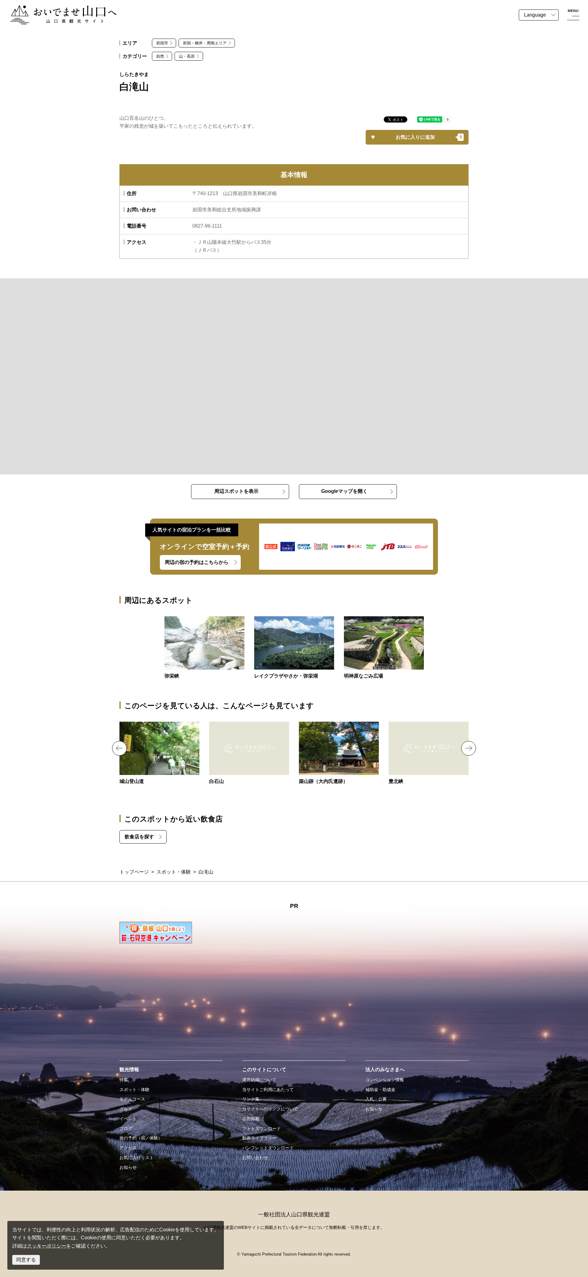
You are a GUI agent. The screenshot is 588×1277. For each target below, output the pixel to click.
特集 (123, 1079)
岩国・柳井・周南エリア (205, 43)
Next (468, 748)
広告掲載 (250, 1118)
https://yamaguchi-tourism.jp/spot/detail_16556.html (159, 753)
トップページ (134, 872)
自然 (160, 56)
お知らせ (128, 1167)
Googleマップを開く (344, 491)
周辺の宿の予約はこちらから (196, 562)
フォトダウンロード (261, 1128)
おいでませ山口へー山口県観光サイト (51, 8)
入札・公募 (376, 1099)
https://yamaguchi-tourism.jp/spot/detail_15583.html (249, 753)
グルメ (125, 1108)
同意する (26, 1259)
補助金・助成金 (380, 1089)
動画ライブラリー (259, 1137)
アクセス (128, 1147)
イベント (128, 1118)
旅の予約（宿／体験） (140, 1137)
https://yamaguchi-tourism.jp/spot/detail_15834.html (384, 648)
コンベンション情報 (384, 1079)
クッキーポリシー (46, 1246)
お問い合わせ (255, 1157)
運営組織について (259, 1079)
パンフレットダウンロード (268, 1147)
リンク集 (250, 1099)
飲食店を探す (139, 836)
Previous (119, 748)
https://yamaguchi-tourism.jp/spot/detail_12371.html (339, 753)
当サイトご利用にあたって (268, 1089)
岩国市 (162, 43)
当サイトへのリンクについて (270, 1108)
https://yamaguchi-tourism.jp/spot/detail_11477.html (204, 648)
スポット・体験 (173, 872)
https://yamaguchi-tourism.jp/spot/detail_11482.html (294, 648)
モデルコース (132, 1099)
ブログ (125, 1128)
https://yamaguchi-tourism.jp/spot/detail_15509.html (429, 753)
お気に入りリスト (136, 1157)
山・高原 (187, 56)
